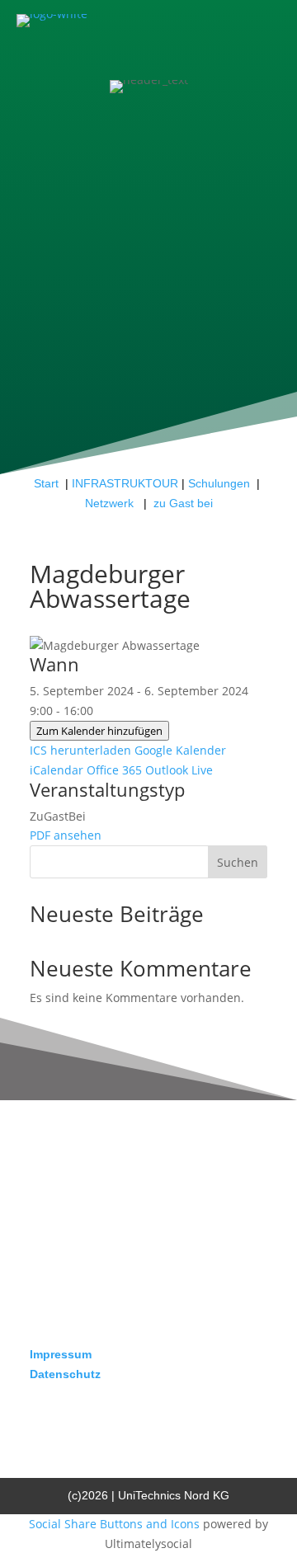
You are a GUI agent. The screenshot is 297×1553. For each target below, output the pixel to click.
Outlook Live (179, 770)
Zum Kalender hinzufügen (99, 730)
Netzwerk (111, 503)
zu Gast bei (183, 503)
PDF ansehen (65, 835)
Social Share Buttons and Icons (114, 1524)
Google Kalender (180, 750)
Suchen (237, 862)
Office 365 (114, 770)
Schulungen (219, 483)
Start (46, 483)
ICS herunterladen (80, 750)
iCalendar (56, 770)
